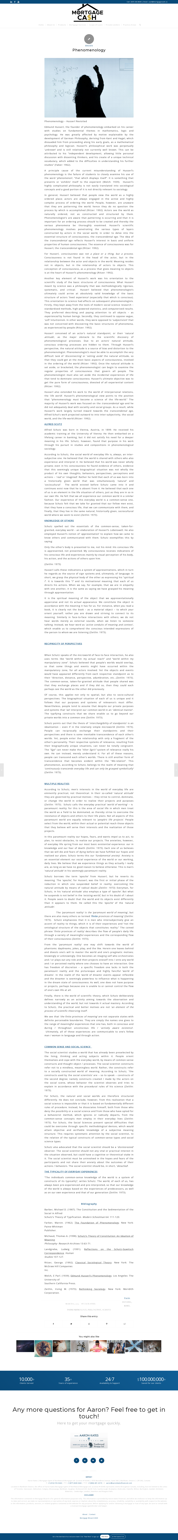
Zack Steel (90, 1304)
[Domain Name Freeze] (2, 770)
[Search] (139, 25)
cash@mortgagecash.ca (158, 2)
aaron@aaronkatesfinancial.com (119, 1483)
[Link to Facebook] (15, 2)
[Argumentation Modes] (116, 1347)
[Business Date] (176, 770)
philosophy (94, 1310)
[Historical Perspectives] (152, 1346)
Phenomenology (89, 50)
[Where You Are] (25, 1346)
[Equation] (89, 87)
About (84, 1514)
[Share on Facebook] (53, 1324)
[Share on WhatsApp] (89, 1324)
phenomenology (77, 1310)
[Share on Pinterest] (107, 1324)
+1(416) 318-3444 (55, 1483)
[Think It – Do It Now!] (98, 1346)
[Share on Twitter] (71, 1324)
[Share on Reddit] (124, 1324)
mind (127, 1306)
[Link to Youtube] (18, 2)
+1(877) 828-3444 (75, 1483)
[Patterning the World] (43, 1348)
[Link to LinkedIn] (11, 2)
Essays (89, 46)
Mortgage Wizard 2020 (89, 1518)
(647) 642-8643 (136, 2)
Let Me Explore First (118, 1536)
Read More (105, 1536)
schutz (106, 1310)
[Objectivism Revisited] (134, 1346)
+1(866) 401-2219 (95, 1483)
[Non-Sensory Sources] (61, 1346)
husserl (127, 1302)
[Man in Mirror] (80, 1346)
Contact (92, 1514)
